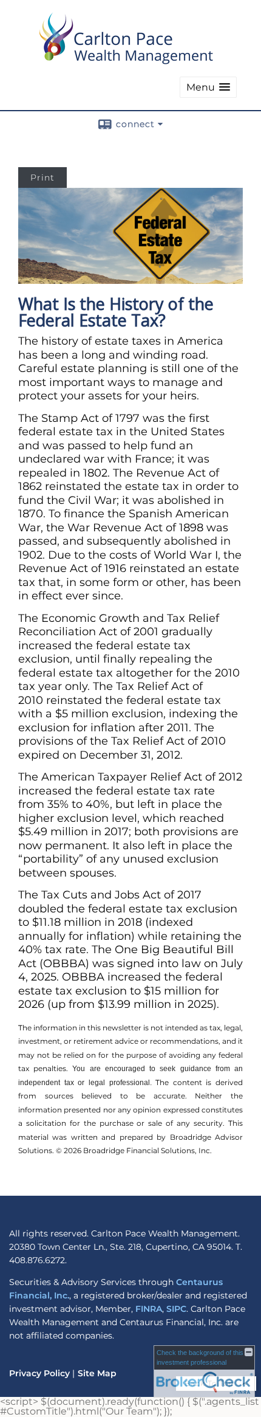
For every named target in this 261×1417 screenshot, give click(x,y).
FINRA (148, 1308)
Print (42, 177)
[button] (208, 87)
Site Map (97, 1373)
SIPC (176, 1308)
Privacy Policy (39, 1373)
